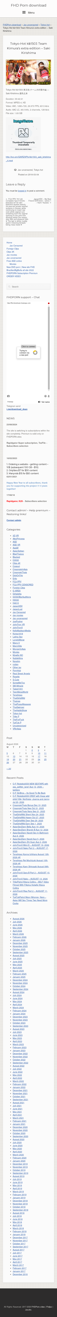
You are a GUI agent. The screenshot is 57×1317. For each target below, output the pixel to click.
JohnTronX (18, 627)
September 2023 (20, 1025)
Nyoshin (16, 661)
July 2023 (17, 1032)
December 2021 (20, 1090)
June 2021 (18, 1108)
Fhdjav (49, 1306)
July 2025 (17, 958)
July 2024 (17, 995)
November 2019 (20, 1166)
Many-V (16, 642)
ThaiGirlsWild (19, 698)
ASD (15, 541)
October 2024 (19, 986)
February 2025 (19, 973)
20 (14, 759)
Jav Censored (16, 245)
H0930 (16, 599)
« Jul (9, 768)
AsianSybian (18, 550)
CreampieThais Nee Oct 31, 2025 (28, 808)
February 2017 (19, 1268)
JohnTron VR (19, 624)
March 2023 (18, 1044)
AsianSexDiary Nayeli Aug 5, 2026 (28, 838)
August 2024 (18, 992)
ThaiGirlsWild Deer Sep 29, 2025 (28, 820)
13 (14, 756)
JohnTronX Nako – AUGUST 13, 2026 (30, 878)
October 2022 (19, 1059)
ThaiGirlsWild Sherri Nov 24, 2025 (28, 814)
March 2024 (18, 1007)
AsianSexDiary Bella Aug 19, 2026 (28, 826)
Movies (13, 263)
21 (20, 759)
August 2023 (18, 1028)
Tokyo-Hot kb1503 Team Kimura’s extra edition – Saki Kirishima (28, 48)
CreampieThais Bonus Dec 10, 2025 (29, 805)
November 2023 (20, 1019)
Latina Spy (18, 636)
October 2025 (19, 949)
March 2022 (18, 1081)
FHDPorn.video (38, 1306)
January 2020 (19, 1160)
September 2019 (20, 1173)
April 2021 (17, 1114)
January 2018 (19, 1234)
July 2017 (17, 1252)
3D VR (16, 535)
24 (39, 759)
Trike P (16, 716)
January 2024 (19, 1013)
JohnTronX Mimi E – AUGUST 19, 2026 (31, 845)
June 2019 (18, 1182)
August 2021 (18, 1102)
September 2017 (20, 1246)
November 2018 (20, 1203)
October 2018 (19, 1206)
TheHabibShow (20, 710)
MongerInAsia (19, 648)
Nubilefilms (18, 658)
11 (45, 753)
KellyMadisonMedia (22, 630)
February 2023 (19, 1047)
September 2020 (20, 1136)
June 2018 (18, 1219)
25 (45, 759)
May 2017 (17, 1258)
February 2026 (19, 937)
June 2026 (18, 924)
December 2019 (20, 1163)
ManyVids (17, 645)
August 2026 (18, 918)
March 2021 (18, 1117)
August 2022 (18, 1065)
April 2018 (17, 1225)
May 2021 (17, 1111)
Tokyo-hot (45, 24)
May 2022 (17, 1074)
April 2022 (17, 1078)
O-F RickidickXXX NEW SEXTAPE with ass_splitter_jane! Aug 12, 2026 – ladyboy (30, 786)
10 (39, 753)
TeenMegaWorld (20, 691)
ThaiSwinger (18, 707)
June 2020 (18, 1145)
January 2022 (19, 1087)
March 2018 (18, 1228)
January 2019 (19, 1197)
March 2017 (18, 1265)
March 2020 (18, 1154)
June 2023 (18, 1035)
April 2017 (17, 1262)
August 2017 (18, 1249)
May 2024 (17, 1001)
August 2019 (18, 1176)
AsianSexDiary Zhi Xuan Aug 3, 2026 (30, 841)
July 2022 (17, 1068)
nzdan (15, 664)
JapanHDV (18, 606)
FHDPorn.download (12, 24)
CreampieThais (20, 572)
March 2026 (18, 933)
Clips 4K (10, 251)
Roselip (16, 676)
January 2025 (19, 976)
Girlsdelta (17, 593)
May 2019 (17, 1185)
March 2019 (18, 1191)
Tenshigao (17, 694)
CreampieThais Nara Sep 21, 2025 (29, 811)
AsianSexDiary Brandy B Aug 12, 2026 (30, 829)
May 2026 (17, 927)
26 (8, 762)
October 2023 (19, 1022)
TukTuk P (17, 722)
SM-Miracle (18, 685)
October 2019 (19, 1170)
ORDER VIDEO (14, 276)
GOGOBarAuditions (22, 596)
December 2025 (20, 943)
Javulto (28, 1309)
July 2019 (17, 1179)
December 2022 (20, 1053)
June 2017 (18, 1255)
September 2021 (20, 1099)
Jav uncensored (30, 24)
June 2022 (18, 1071)
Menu (31, 12)
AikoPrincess (19, 538)
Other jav (17, 667)
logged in (22, 190)
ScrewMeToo (19, 682)
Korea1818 (18, 633)
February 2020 (19, 1157)
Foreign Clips (13, 248)
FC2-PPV (17, 581)
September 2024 (20, 989)
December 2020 (20, 1127)
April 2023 (17, 1041)
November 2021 (20, 1093)
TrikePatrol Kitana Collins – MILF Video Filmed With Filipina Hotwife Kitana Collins (31, 884)
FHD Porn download (28, 5)
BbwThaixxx (18, 553)
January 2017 (19, 1271)
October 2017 (19, 1243)
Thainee (16, 701)
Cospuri (16, 566)
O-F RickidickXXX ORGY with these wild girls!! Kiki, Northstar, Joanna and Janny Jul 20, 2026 (31, 799)
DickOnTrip (18, 575)
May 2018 (17, 1222)
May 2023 (17, 1038)
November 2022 (20, 1056)
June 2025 (18, 961)
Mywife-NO (18, 655)
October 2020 (19, 1133)
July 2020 (17, 1142)
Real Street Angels (21, 673)
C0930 (16, 560)
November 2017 (20, 1240)
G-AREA (16, 590)
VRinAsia (17, 728)
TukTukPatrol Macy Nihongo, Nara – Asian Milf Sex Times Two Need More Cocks (30, 900)
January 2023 (19, 1050)
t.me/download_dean (17, 409)
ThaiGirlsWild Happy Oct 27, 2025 (28, 817)
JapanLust (17, 609)
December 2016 (20, 1274)
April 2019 (17, 1188)
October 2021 (19, 1096)
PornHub (17, 670)
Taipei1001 (18, 688)
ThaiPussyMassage (22, 704)
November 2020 (20, 1130)
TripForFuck (18, 719)
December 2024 (20, 979)
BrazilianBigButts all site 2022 (20, 270)
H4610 (16, 602)
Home (9, 242)
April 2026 (17, 930)
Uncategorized (19, 725)
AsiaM (15, 547)
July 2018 (17, 1216)
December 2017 (20, 1237)
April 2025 (17, 967)
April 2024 (17, 1004)
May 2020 (17, 1148)
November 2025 (20, 946)
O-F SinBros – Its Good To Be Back (29, 792)
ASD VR (16, 544)
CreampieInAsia (20, 569)
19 (8, 759)
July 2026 (17, 921)
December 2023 (20, 1016)
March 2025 (18, 970)
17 (39, 756)
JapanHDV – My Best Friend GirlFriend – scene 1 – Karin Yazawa (39, 201)
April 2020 (17, 1151)
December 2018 (20, 1200)
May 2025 (17, 964)
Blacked (16, 557)
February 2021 (19, 1120)
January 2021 (19, 1124)
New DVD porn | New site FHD (21, 267)
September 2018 (20, 1209)
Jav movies (12, 254)
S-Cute (16, 679)
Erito (15, 578)
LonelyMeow (18, 639)
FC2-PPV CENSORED (23, 584)
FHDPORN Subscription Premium (22, 273)
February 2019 (19, 1194)
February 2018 (19, 1231)
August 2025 (18, 955)
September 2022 (20, 1062)
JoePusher (18, 621)
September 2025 (20, 952)
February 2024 (19, 1010)
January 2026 (19, 940)
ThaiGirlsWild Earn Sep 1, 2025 (27, 823)
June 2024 (18, 998)
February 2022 (19, 1084)
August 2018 (18, 1212)
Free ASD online (14, 260)
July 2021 (17, 1105)
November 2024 (20, 983)
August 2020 (18, 1139)
